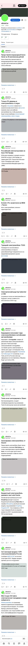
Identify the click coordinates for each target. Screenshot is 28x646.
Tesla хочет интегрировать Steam (13, 398)
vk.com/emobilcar (11, 29)
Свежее (3, 46)
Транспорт (7, 52)
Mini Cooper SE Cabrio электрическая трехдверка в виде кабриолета (14, 598)
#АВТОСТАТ (11, 556)
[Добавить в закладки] (7, 92)
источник (4, 256)
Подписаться (15, 20)
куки (11, 638)
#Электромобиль (6, 602)
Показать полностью (7, 85)
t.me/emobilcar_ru (6, 31)
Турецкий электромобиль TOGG (13, 245)
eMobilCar (8, 50)
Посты (3, 42)
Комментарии (9, 42)
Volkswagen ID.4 (8, 354)
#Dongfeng (9, 504)
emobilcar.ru (19, 28)
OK (24, 638)
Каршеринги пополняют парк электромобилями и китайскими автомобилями (13, 335)
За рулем (10, 106)
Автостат (21, 108)
